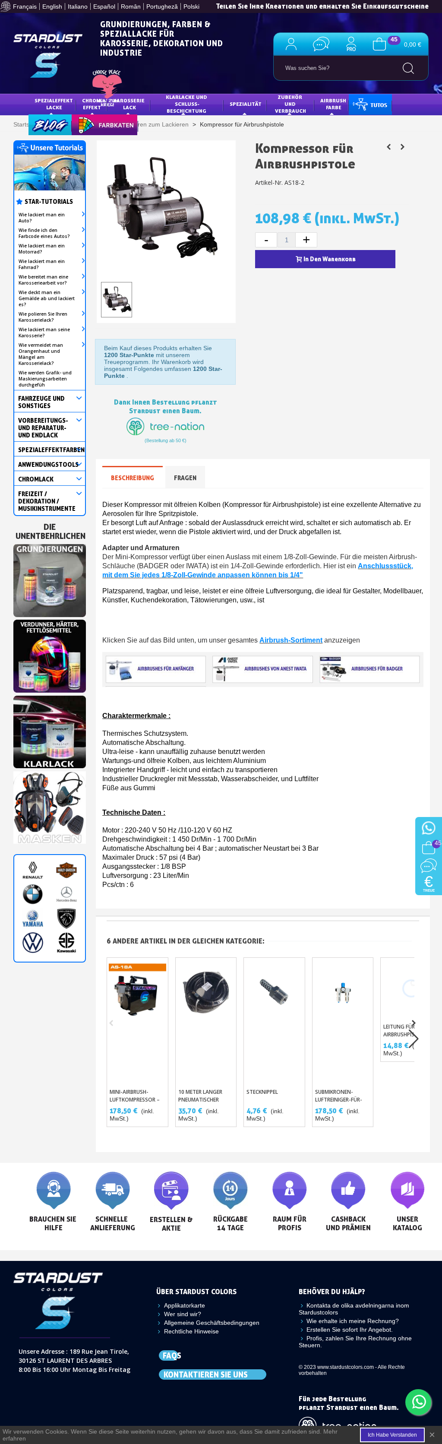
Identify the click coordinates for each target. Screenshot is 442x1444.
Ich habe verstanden (392, 1435)
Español (104, 6)
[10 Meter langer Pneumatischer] (206, 1021)
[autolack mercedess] (66, 894)
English (52, 6)
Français (25, 6)
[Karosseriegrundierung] (49, 578)
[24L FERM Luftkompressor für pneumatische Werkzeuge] (388, 146)
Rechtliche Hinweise (191, 1331)
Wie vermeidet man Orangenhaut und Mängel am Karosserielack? (41, 354)
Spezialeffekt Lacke (54, 104)
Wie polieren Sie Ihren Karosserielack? (43, 317)
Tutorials (369, 104)
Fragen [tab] (185, 477)
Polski (191, 6)
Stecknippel (262, 1092)
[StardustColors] (47, 56)
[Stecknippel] (274, 1021)
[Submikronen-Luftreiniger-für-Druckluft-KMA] (343, 1021)
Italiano (78, 6)
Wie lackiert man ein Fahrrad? (42, 264)
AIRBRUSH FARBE (333, 104)
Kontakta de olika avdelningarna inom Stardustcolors (354, 1309)
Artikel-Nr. (269, 182)
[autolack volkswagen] (32, 942)
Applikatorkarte (184, 1305)
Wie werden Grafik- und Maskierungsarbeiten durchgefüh (45, 379)
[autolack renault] (32, 870)
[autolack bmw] (32, 894)
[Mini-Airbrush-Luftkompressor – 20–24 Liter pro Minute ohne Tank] (137, 1021)
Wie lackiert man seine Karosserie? (44, 332)
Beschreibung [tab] (132, 477)
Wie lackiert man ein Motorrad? (42, 249)
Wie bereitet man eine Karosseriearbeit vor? (43, 280)
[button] (413, 1022)
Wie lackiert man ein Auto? (42, 218)
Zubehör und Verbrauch (290, 104)
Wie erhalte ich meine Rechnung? (352, 1320)
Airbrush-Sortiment (290, 640)
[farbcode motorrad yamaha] (32, 918)
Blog (41, 124)
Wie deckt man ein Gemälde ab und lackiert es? (47, 298)
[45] (379, 43)
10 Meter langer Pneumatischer (200, 1095)
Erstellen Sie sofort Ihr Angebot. (349, 1329)
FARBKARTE (92, 124)
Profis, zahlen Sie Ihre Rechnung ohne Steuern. (355, 1342)
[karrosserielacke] (49, 654)
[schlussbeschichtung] (49, 729)
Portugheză (162, 6)
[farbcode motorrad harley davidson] (66, 870)
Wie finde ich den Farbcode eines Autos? (44, 233)
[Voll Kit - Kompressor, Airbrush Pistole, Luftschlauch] (402, 146)
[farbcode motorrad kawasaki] (66, 942)
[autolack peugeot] (66, 918)
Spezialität (246, 104)
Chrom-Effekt (92, 104)
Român (131, 6)
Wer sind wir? (182, 1314)
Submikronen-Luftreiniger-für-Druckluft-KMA (338, 1099)
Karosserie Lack (129, 104)
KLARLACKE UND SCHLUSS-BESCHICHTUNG (187, 104)
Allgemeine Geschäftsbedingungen (211, 1322)
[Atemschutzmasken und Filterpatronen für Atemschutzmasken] (49, 805)
